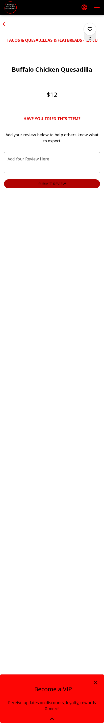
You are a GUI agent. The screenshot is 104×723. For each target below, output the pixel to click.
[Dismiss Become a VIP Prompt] (96, 682)
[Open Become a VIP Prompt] (52, 719)
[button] (6, 24)
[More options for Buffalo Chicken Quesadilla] (90, 29)
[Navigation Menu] (96, 7)
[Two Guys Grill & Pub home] (26, 7)
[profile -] (84, 7)
